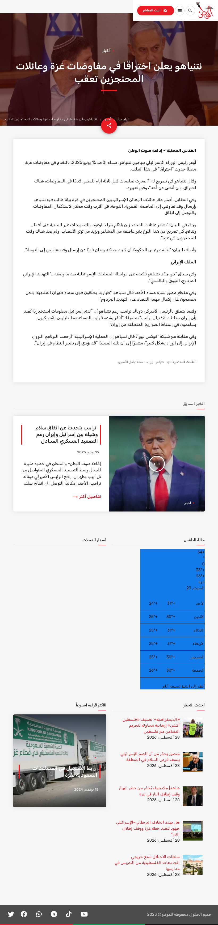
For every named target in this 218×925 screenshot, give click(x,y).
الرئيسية (123, 119)
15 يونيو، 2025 (88, 452)
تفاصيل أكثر (86, 496)
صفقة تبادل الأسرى (131, 362)
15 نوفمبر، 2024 (86, 790)
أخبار (107, 119)
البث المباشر (155, 10)
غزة (168, 362)
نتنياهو (160, 362)
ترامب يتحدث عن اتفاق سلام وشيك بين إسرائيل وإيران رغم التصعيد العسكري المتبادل (66, 434)
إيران (150, 362)
